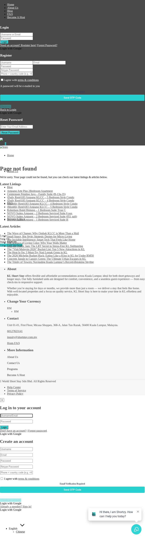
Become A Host (16, 17)
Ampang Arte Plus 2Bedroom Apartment (30, 190)
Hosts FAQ (13, 343)
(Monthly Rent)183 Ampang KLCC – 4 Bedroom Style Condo (42, 203)
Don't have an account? (13, 430)
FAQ (10, 14)
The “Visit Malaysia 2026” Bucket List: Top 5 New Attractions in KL (46, 249)
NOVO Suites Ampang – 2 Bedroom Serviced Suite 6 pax (39, 213)
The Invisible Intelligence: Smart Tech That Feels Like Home (41, 239)
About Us (12, 7)
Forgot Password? (47, 45)
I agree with (21, 80)
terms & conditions (28, 80)
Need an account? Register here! (18, 45)
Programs (12, 369)
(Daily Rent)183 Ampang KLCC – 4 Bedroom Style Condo (40, 200)
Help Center (14, 387)
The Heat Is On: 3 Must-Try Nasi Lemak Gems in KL (37, 252)
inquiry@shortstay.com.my (22, 337)
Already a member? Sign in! (15, 506)
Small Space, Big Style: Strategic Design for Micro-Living (39, 236)
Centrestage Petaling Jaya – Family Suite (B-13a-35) (36, 194)
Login (4, 42)
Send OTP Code (72, 97)
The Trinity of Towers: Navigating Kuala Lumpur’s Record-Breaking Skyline (50, 262)
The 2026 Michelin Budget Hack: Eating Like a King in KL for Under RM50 (50, 255)
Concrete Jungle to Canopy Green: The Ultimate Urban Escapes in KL (46, 258)
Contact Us (13, 363)
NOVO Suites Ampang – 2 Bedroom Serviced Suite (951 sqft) (42, 216)
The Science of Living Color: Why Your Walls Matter (37, 242)
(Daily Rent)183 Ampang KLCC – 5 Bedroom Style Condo (40, 197)
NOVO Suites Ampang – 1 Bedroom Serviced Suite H (37, 219)
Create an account (10, 500)
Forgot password (37, 430)
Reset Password (10, 132)
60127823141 (15, 331)
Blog (10, 10)
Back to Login (8, 109)
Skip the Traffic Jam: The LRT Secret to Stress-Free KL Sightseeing (45, 246)
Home (10, 4)
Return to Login (9, 136)
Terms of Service (16, 390)
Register (5, 106)
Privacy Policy (15, 393)
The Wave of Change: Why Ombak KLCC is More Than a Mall (43, 233)
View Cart (5, 245)
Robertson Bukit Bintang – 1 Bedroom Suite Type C (36, 210)
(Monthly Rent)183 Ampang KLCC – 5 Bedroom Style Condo (42, 206)
